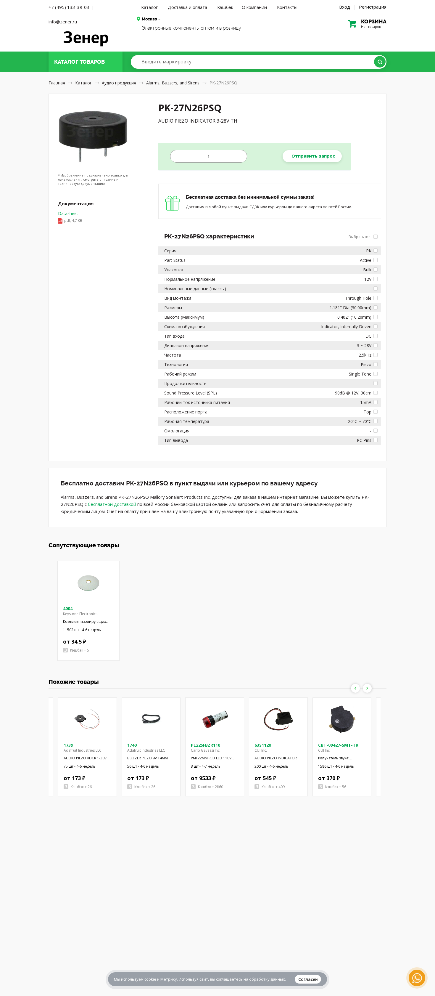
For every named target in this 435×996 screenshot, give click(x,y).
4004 (67, 608)
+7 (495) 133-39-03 (69, 7)
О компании (254, 7)
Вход (344, 7)
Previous (355, 688)
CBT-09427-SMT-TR (338, 745)
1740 (132, 745)
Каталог (149, 7)
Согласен (308, 979)
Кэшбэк (225, 7)
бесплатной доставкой (112, 504)
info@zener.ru (63, 22)
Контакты (287, 7)
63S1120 (262, 745)
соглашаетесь (229, 979)
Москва (149, 19)
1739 (68, 745)
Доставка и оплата (187, 7)
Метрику (168, 979)
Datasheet (70, 217)
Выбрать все (360, 236)
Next (367, 688)
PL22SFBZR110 (205, 745)
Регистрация (372, 7)
